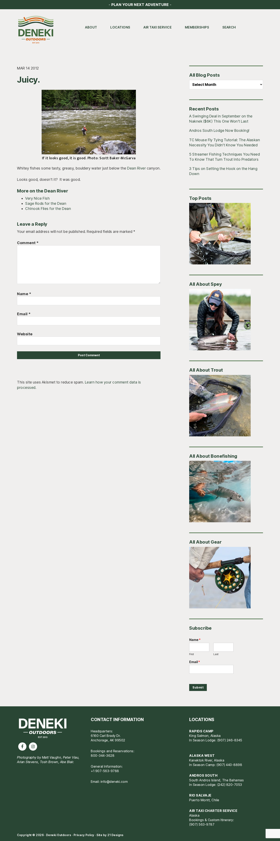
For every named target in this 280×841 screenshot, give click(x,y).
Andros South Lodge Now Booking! (219, 130)
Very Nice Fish (37, 198)
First (191, 654)
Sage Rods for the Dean (45, 203)
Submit (198, 687)
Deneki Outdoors (37, 29)
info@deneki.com (114, 782)
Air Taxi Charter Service (213, 811)
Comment (28, 243)
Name (24, 294)
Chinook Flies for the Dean (48, 208)
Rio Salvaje (200, 795)
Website (25, 334)
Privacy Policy (84, 835)
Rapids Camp (201, 731)
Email (24, 314)
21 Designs (115, 835)
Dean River (136, 168)
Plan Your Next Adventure (140, 4)
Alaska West (202, 755)
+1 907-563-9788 (105, 771)
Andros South (203, 775)
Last (216, 654)
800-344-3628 (102, 755)
